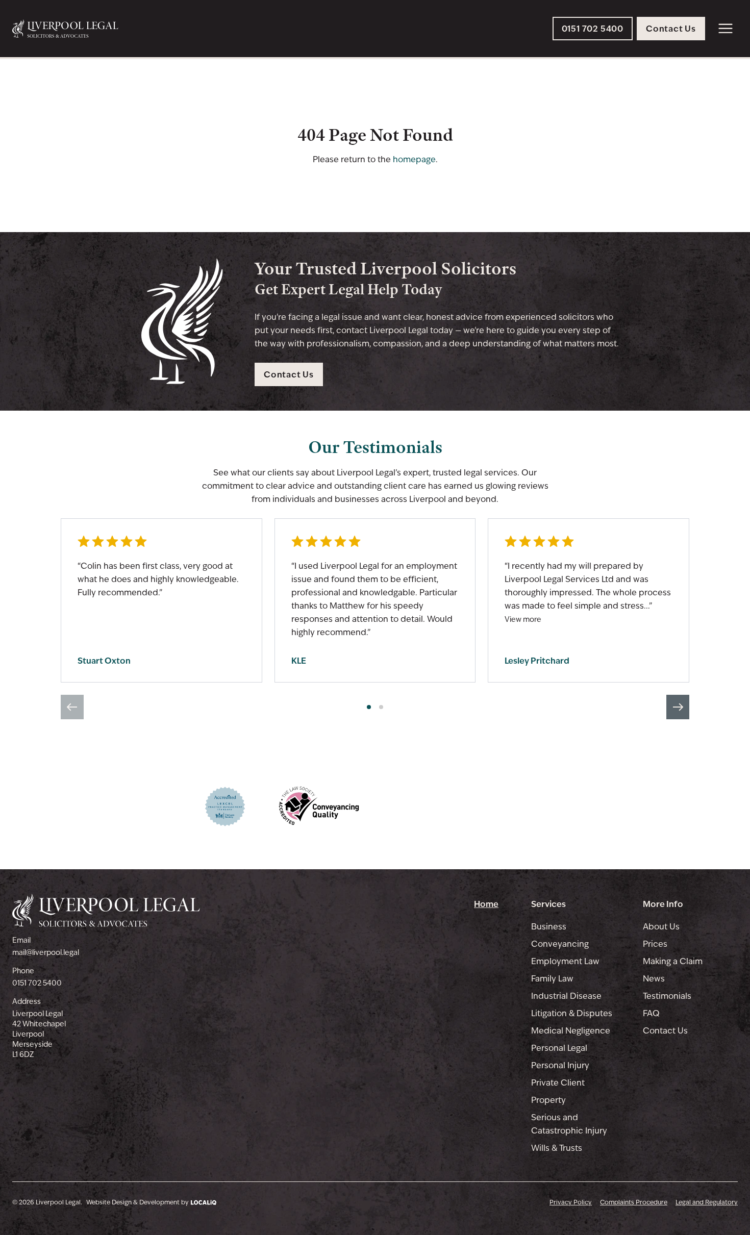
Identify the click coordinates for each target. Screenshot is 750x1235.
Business (548, 926)
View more (523, 619)
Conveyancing (560, 944)
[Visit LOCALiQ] (202, 1202)
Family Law (552, 978)
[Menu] (725, 28)
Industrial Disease (566, 996)
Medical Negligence (570, 1030)
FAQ (651, 1013)
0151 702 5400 (37, 983)
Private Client (558, 1082)
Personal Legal (559, 1048)
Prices (655, 944)
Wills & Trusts (556, 1148)
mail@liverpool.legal (45, 952)
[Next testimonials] (677, 707)
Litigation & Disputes (571, 1013)
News (654, 978)
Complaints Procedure (633, 1202)
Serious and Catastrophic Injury (569, 1124)
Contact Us (665, 1030)
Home (486, 904)
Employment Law (565, 961)
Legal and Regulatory (707, 1202)
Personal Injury (560, 1065)
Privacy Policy (570, 1202)
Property (548, 1100)
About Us (661, 926)
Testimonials (667, 996)
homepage (414, 159)
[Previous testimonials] (72, 707)
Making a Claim (673, 961)
